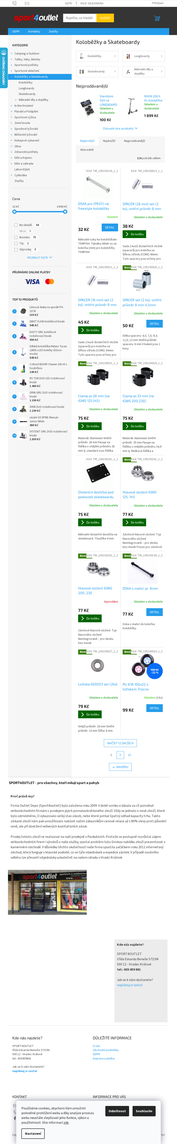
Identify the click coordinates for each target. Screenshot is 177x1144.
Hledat (105, 18)
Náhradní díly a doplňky (33, 100)
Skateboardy (27, 94)
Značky (19, 181)
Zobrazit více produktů (118, 128)
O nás (96, 1046)
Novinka (27, 237)
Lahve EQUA (22, 169)
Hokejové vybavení (26, 140)
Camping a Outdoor (27, 53)
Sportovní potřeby (26, 65)
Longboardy (26, 88)
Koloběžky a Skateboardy (31, 77)
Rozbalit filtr (37, 258)
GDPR (68, 3)
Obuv (17, 146)
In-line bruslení (23, 106)
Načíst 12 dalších (120, 743)
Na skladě (29, 225)
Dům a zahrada (23, 164)
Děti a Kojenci (23, 158)
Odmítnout (117, 1111)
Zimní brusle (22, 123)
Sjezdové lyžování (26, 129)
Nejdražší (109, 141)
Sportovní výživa (25, 117)
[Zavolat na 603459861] (18, 3)
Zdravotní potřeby (26, 152)
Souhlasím (144, 1111)
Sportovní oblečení (26, 71)
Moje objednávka (92, 3)
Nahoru (122, 767)
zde (66, 1122)
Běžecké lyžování (25, 135)
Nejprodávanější (134, 141)
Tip (24, 243)
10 (129, 755)
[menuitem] (16, 31)
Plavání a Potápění (26, 111)
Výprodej (27, 249)
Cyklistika (20, 175)
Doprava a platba (104, 1059)
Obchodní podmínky (106, 1050)
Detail (110, 227)
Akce (25, 231)
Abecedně (87, 150)
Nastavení (33, 1133)
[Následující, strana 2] (120, 755)
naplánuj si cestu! (129, 985)
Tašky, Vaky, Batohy (27, 59)
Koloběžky (26, 82)
